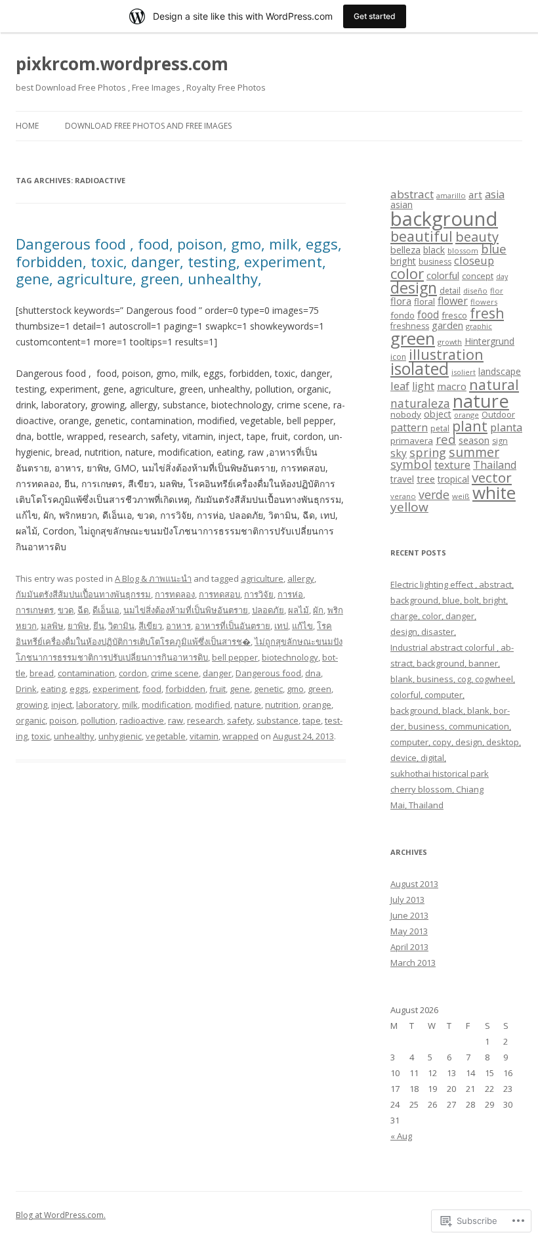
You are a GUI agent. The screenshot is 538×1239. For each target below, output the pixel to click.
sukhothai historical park (439, 773)
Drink (26, 689)
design (413, 287)
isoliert (463, 372)
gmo (295, 689)
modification (166, 704)
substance (278, 720)
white (494, 492)
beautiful (421, 236)
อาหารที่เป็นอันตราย (232, 626)
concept (477, 276)
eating (53, 689)
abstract (412, 194)
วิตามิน (121, 626)
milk (130, 704)
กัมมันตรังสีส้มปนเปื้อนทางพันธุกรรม (83, 594)
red (446, 439)
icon (398, 356)
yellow (409, 506)
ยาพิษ (78, 626)
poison (63, 720)
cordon (133, 673)
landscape (499, 371)
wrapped (240, 736)
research (205, 720)
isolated (419, 369)
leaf (399, 385)
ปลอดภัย (268, 610)
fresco (454, 315)
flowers (483, 302)
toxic (40, 736)
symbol (411, 464)
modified (212, 704)
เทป (281, 626)
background (444, 219)
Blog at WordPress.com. (61, 1215)
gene (240, 689)
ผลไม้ (298, 610)
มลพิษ (52, 626)
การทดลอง (175, 594)
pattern (409, 427)
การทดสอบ (219, 594)
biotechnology (290, 657)
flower (453, 300)
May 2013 (409, 931)
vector (492, 477)
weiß (461, 496)
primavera (411, 440)
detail (450, 290)
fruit (217, 689)
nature (247, 704)
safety (240, 720)
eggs (79, 689)
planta (506, 427)
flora (400, 300)
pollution (98, 720)
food (151, 689)
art (475, 194)
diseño (475, 290)
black (434, 250)
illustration (446, 354)
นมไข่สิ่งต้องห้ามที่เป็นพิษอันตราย (185, 610)
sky (398, 453)
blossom (462, 250)
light (423, 386)
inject (61, 704)
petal (439, 428)
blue (494, 248)
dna (313, 673)
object (437, 414)
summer (474, 452)
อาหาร (178, 626)
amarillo (451, 195)
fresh (487, 313)
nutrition (282, 704)
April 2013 (409, 947)
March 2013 (413, 962)
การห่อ (290, 594)
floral (424, 301)
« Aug (401, 1136)
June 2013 (409, 915)
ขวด (65, 610)
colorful (442, 275)
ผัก (318, 610)
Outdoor (498, 414)
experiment (115, 689)
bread (42, 673)
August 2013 (414, 884)
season (474, 439)
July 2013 (407, 899)
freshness (409, 326)
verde (434, 494)
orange (316, 704)
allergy (300, 578)
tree (426, 478)
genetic (268, 689)
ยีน (98, 626)
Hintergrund (489, 341)
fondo (402, 315)
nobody (405, 414)
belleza (405, 249)
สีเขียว (150, 626)
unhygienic (120, 736)
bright (403, 261)
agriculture (262, 578)
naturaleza (420, 403)
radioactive (141, 720)
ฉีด (83, 610)
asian (401, 204)
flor (496, 290)
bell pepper (235, 657)
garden (447, 325)
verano (403, 496)
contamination (86, 673)
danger (217, 673)
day (502, 276)
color (407, 273)
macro (451, 386)
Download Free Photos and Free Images (148, 125)
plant (469, 425)
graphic (479, 326)
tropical (453, 479)
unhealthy (74, 736)
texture (452, 465)
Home (27, 125)
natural (494, 384)
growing (31, 704)
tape (311, 720)
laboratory (97, 704)
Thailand (494, 465)
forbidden (185, 689)
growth (450, 342)
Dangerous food (268, 673)
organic (30, 720)
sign (500, 440)
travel (402, 479)
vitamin (204, 736)
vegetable (166, 736)
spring (427, 452)
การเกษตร (35, 610)
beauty (477, 236)
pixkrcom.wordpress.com (122, 64)
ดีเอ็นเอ (106, 610)
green (319, 689)
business (435, 261)
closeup (474, 260)
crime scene (175, 673)
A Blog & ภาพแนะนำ (153, 578)
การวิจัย (259, 594)
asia (495, 194)
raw (175, 720)
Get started (375, 16)
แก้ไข (302, 626)
